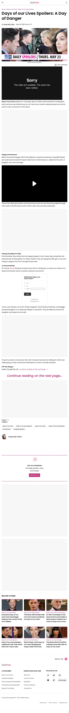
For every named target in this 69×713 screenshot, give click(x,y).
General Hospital (7, 678)
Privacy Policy (43, 702)
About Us (27, 675)
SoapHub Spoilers (19, 429)
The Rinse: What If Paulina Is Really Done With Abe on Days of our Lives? (56, 644)
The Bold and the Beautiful (11, 685)
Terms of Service (52, 702)
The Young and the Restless (11, 682)
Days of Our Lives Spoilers (57, 426)
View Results (34, 299)
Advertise (27, 682)
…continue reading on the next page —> (33, 369)
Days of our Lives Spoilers (24, 426)
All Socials (62, 680)
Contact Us (28, 688)
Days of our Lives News (9, 612)
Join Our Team (29, 678)
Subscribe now (34, 475)
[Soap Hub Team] (5, 436)
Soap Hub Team (9, 24)
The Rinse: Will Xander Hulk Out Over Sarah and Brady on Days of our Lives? (34, 617)
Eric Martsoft (7, 429)
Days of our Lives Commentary (55, 612)
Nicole (12, 268)
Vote (27, 294)
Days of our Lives (8, 426)
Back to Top (59, 659)
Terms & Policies (29, 685)
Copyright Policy (63, 702)
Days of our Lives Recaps (31, 612)
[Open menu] (2, 3)
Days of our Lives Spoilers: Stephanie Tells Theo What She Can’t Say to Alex (12, 644)
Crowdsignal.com (34, 301)
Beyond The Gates (8, 688)
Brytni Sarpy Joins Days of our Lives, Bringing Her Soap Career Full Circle (34, 644)
